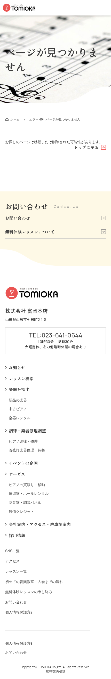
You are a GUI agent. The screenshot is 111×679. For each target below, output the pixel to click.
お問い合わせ (17, 218)
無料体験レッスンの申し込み (28, 591)
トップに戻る (86, 147)
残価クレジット (21, 511)
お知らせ (17, 367)
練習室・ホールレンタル (29, 493)
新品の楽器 (18, 400)
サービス (17, 474)
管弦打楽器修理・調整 (27, 450)
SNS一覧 (12, 550)
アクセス (12, 561)
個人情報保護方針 (19, 612)
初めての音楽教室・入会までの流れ (34, 581)
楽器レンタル (19, 417)
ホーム (15, 119)
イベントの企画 (23, 463)
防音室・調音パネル (25, 502)
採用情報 (17, 535)
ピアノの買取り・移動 (27, 484)
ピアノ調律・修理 (23, 441)
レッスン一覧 (16, 571)
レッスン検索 (21, 378)
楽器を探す (19, 389)
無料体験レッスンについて (30, 232)
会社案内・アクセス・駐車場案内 (40, 524)
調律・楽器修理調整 (27, 430)
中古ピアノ (18, 408)
